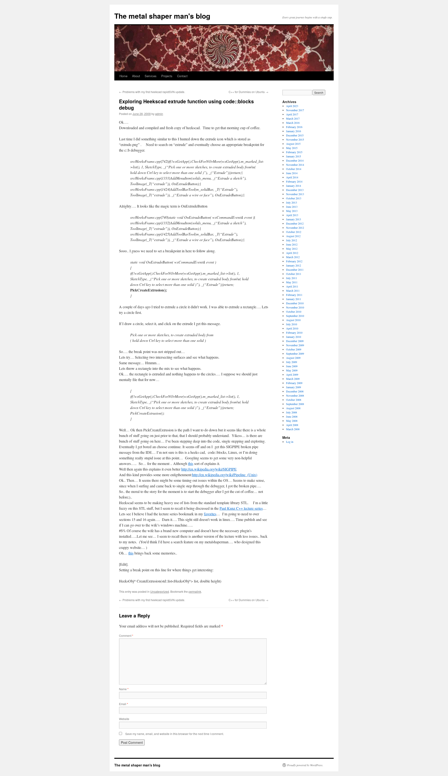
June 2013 (292, 206)
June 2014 (292, 173)
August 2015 (293, 144)
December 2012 (295, 223)
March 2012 (293, 257)
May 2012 (292, 248)
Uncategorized (159, 591)
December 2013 (295, 190)
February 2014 (294, 181)
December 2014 (295, 160)
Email (123, 704)
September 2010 (295, 316)
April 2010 (292, 328)
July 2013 (291, 202)
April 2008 (292, 425)
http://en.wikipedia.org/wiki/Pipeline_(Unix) (224, 474)
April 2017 (292, 114)
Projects (166, 76)
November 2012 (295, 227)
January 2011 (293, 299)
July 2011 (291, 278)
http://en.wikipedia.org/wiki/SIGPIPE (209, 469)
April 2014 (292, 177)
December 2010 (295, 303)
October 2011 (293, 274)
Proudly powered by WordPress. (305, 765)
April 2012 (292, 253)
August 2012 (293, 236)
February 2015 (294, 152)
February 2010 (294, 332)
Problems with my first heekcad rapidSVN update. (152, 92)
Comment (126, 635)
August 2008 (293, 408)
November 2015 (295, 139)
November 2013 (295, 194)
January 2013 (293, 219)
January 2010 (293, 337)
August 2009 (293, 358)
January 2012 (293, 265)
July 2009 (291, 362)
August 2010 (293, 320)
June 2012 (292, 244)
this (190, 463)
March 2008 (293, 429)
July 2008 (291, 412)
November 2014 (295, 164)
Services (151, 76)
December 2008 (295, 391)
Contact (182, 76)
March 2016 (293, 123)
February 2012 (294, 261)
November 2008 (295, 395)
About (136, 76)
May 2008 (292, 421)
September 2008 (295, 404)
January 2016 (293, 131)
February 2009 (294, 383)
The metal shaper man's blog (162, 16)
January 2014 (293, 185)
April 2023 (292, 106)
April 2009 (292, 374)
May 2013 (292, 211)
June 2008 (292, 416)
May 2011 (292, 282)
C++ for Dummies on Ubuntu (248, 92)
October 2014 (293, 169)
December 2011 (295, 269)
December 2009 (295, 341)
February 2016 (294, 127)
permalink (195, 591)
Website (124, 719)
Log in (289, 441)
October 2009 (293, 349)
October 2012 (293, 232)
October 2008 (293, 400)
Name (124, 689)
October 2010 (293, 311)
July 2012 (291, 240)
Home (123, 76)
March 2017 (293, 118)
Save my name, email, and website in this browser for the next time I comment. (174, 734)
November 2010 (295, 307)
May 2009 (292, 370)
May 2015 (292, 148)
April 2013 (292, 215)
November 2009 (295, 345)
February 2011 (294, 295)
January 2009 (293, 387)
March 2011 (293, 290)
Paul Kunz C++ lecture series (241, 508)
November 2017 (295, 110)
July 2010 (291, 324)
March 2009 (293, 379)
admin (159, 114)
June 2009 (292, 366)
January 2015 (293, 156)
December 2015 (295, 135)
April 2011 (292, 286)
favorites (210, 513)
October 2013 (293, 198)
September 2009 (295, 353)
